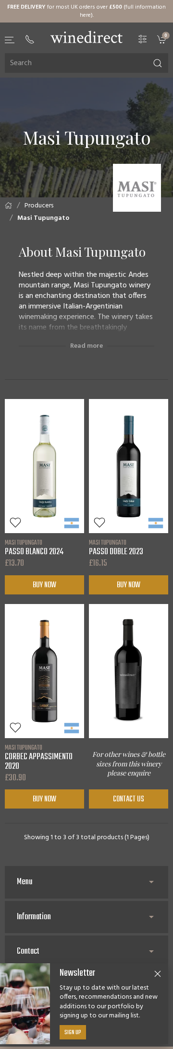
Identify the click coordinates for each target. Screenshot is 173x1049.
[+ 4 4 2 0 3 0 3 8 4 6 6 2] (30, 39)
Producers (39, 205)
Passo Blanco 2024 (34, 547)
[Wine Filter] (143, 39)
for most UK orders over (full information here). (86, 11)
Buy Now (44, 585)
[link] (162, 39)
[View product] (44, 466)
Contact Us (128, 799)
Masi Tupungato (43, 218)
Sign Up (72, 1033)
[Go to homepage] (86, 37)
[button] (10, 40)
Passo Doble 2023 (116, 547)
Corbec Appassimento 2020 (39, 757)
